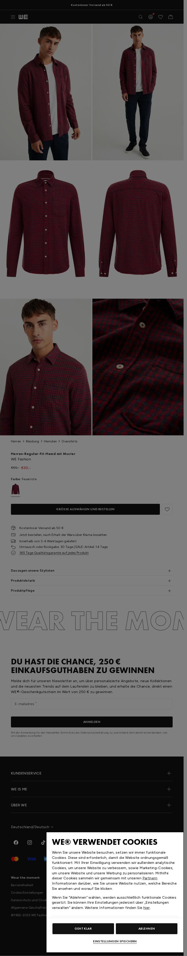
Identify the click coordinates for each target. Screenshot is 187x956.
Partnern (150, 878)
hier (146, 908)
